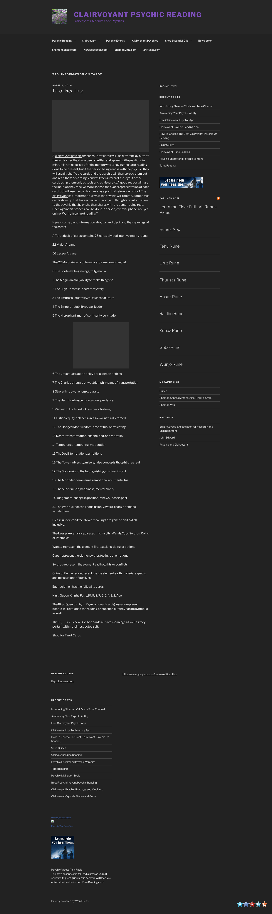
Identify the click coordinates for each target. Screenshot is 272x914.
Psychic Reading (62, 40)
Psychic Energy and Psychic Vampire (181, 158)
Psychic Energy (115, 40)
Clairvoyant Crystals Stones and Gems (73, 796)
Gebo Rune (170, 347)
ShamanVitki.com (125, 49)
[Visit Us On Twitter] (240, 906)
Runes (163, 391)
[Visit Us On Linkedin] (258, 906)
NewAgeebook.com (96, 49)
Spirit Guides (166, 144)
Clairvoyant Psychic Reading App (179, 126)
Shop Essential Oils (176, 40)
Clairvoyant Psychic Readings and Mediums (77, 789)
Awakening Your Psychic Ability (177, 113)
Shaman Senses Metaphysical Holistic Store (185, 397)
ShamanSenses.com (64, 49)
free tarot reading (84, 213)
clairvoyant (60, 196)
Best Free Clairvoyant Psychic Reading (74, 782)
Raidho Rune (171, 313)
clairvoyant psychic (68, 156)
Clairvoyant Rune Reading (174, 151)
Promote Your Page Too (62, 826)
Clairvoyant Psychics (145, 40)
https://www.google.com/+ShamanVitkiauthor (149, 674)
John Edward (167, 437)
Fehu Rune (169, 246)
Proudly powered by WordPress (69, 901)
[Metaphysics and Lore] (52, 821)
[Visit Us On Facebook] (246, 906)
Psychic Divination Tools (65, 775)
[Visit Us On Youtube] (252, 906)
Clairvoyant (89, 40)
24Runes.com (151, 49)
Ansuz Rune (170, 296)
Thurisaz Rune (172, 280)
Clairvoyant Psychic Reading (138, 15)
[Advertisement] (100, 126)
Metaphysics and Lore (61, 818)
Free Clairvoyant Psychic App (176, 120)
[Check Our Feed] (264, 906)
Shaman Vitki (167, 404)
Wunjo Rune (171, 364)
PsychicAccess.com (62, 681)
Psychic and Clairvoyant (173, 444)
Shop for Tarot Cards (66, 635)
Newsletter (205, 40)
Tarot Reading (67, 91)
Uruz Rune (169, 263)
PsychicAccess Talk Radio (66, 869)
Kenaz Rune (170, 330)
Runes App (169, 229)
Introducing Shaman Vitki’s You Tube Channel (186, 106)
